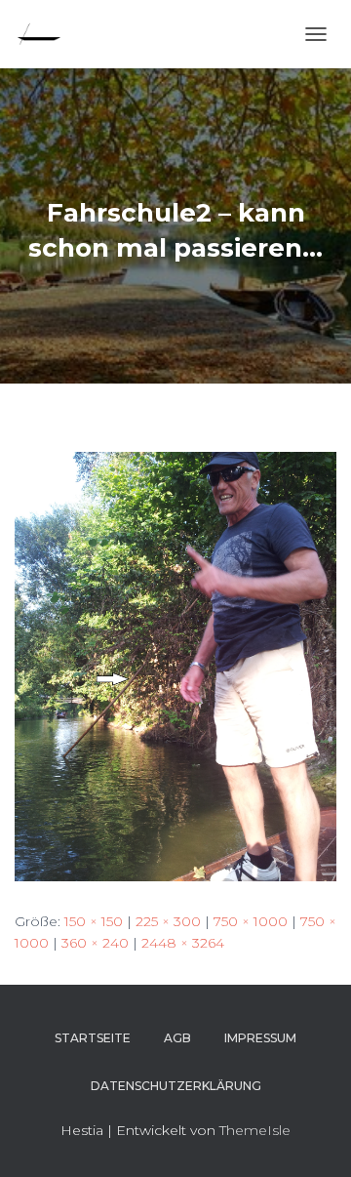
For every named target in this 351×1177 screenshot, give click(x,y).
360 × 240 (95, 943)
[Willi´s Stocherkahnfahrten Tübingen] (46, 34)
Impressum (260, 1038)
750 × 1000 (251, 921)
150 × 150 (93, 921)
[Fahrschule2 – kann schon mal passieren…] (175, 664)
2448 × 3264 (182, 943)
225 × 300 (168, 921)
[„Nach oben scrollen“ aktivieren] (312, 1138)
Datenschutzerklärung (176, 1085)
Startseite (93, 1038)
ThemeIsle (255, 1130)
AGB (177, 1038)
